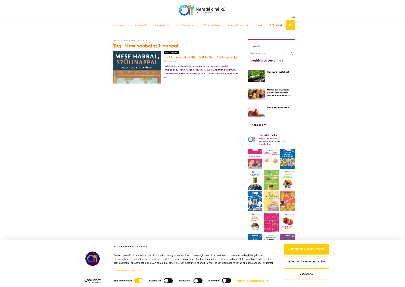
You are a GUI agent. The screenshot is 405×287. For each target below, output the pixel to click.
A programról (119, 25)
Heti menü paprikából (278, 107)
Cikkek (259, 25)
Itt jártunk (174, 52)
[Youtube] (278, 25)
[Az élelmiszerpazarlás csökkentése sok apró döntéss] (271, 201)
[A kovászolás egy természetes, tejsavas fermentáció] (255, 180)
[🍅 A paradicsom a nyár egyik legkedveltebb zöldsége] (287, 222)
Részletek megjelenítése (250, 280)
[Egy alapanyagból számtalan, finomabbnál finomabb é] (271, 158)
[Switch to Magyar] (293, 16)
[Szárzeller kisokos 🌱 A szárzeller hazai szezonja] (287, 201)
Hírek (167, 52)
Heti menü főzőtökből (278, 71)
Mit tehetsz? (140, 25)
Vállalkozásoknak (211, 25)
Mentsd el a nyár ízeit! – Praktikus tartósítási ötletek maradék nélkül (279, 92)
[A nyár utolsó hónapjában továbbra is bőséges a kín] (271, 222)
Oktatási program (185, 25)
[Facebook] (270, 25)
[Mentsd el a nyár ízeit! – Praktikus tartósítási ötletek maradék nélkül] (256, 94)
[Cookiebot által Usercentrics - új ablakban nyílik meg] (92, 280)
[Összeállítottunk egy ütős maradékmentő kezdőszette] (255, 201)
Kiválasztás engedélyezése (306, 261)
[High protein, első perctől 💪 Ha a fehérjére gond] (271, 180)
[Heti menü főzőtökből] (256, 76)
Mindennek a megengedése (306, 249)
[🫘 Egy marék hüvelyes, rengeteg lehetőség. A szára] (287, 158)
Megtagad (306, 273)
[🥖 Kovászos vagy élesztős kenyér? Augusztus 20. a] (255, 158)
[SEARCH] (291, 53)
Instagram (258, 124)
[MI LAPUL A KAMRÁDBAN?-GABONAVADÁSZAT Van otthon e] (255, 222)
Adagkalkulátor (162, 25)
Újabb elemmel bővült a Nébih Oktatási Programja (200, 57)
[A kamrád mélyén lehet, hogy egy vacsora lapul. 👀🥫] (287, 180)
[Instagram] (274, 25)
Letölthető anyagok (238, 25)
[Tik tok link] (282, 25)
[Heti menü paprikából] (256, 111)
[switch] (168, 280)
